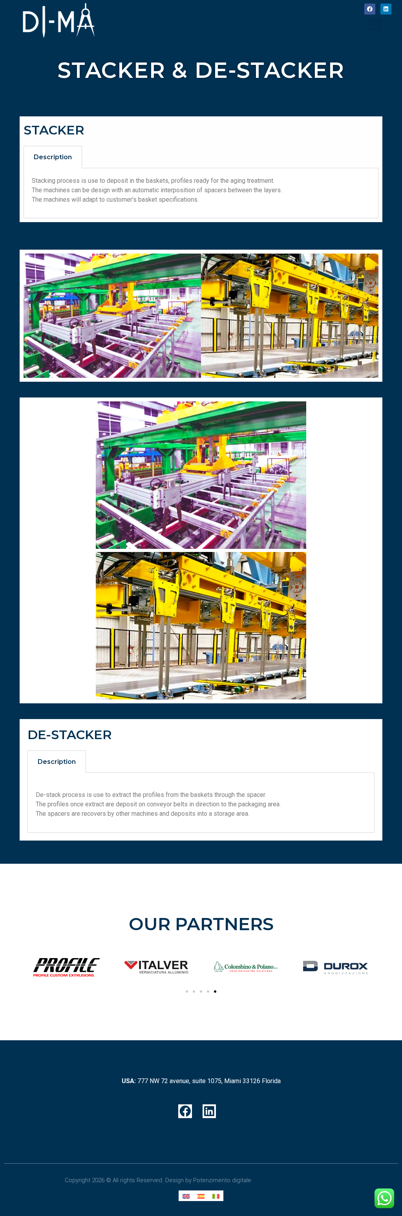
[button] (375, 24)
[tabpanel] (201, 193)
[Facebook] (369, 9)
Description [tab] (53, 157)
